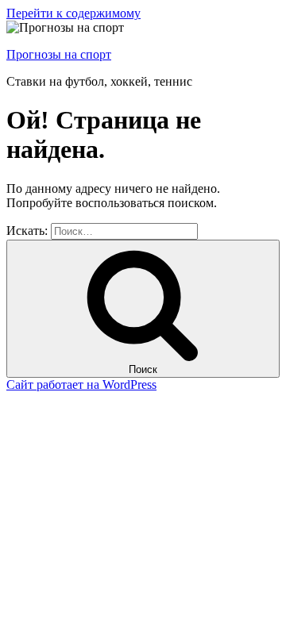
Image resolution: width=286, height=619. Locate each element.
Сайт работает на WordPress (81, 384)
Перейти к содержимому (73, 13)
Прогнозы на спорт (58, 54)
